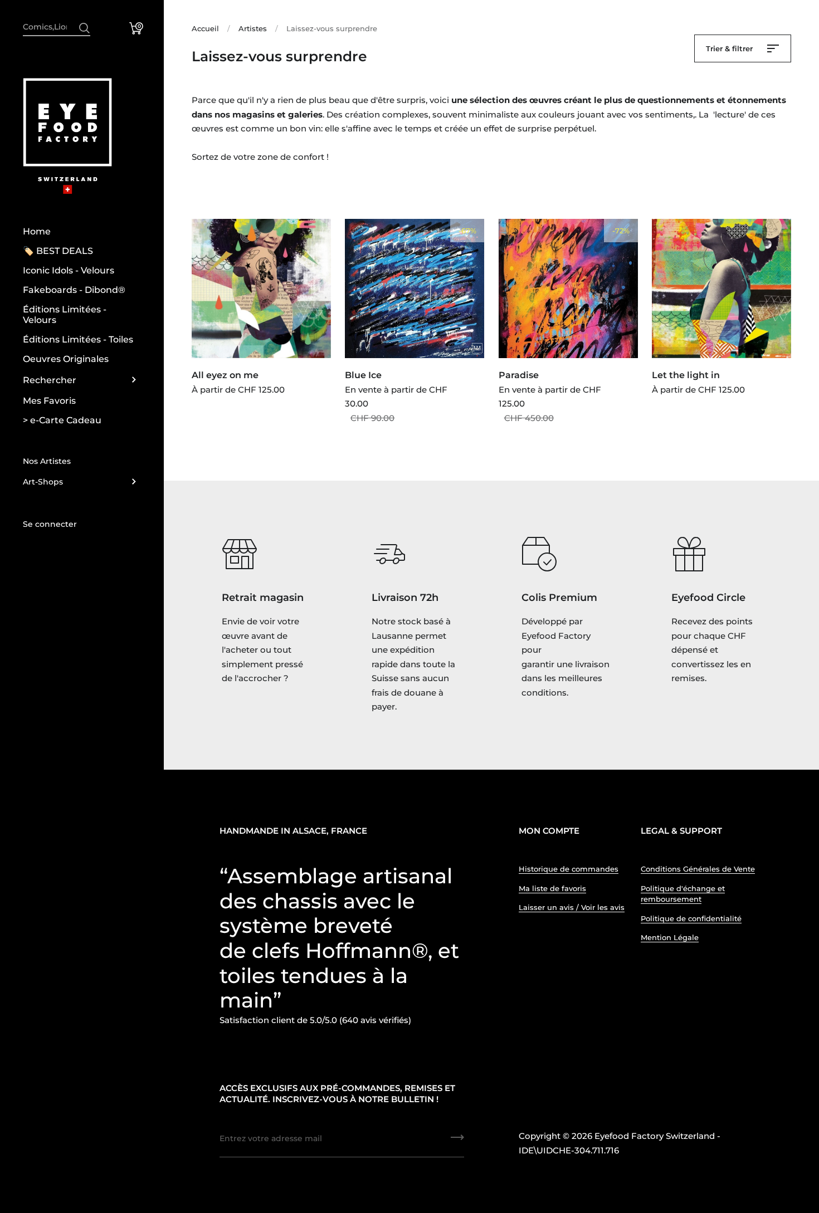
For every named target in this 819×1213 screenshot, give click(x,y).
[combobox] (56, 26)
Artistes (252, 28)
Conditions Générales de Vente (698, 868)
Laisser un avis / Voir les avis (572, 907)
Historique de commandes (568, 868)
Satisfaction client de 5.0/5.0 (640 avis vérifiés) (315, 1020)
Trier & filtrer (730, 48)
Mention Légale (670, 937)
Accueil (205, 28)
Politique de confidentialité (691, 918)
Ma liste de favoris (552, 888)
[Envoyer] (84, 28)
